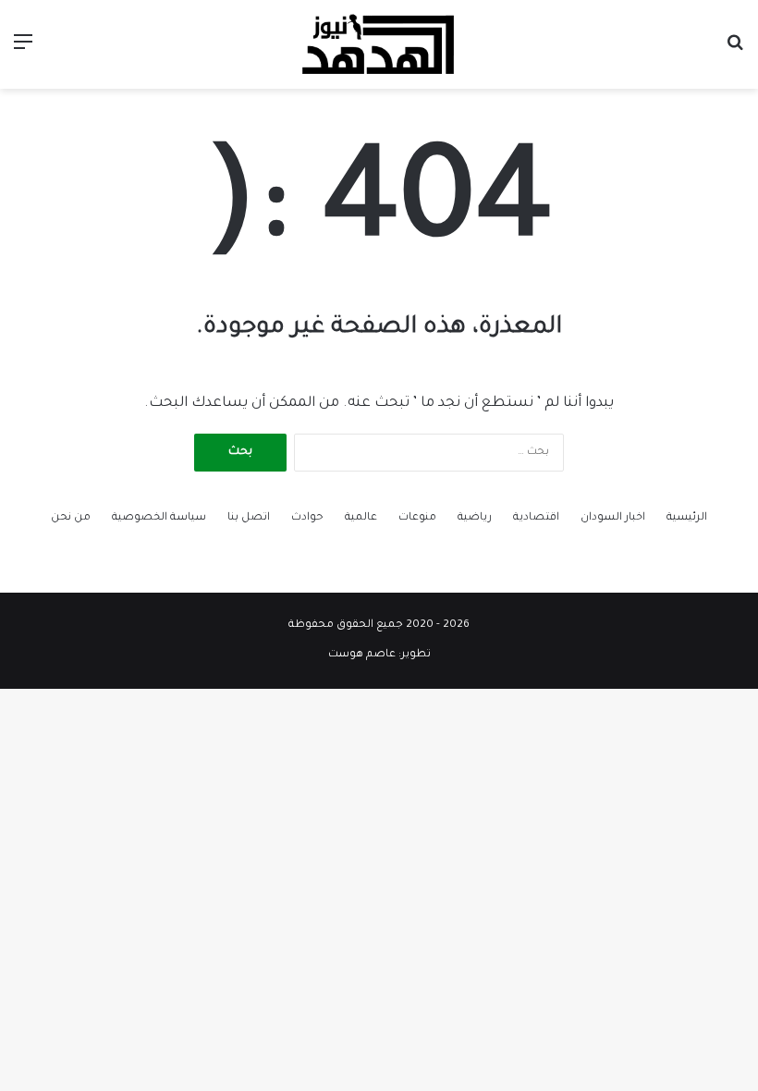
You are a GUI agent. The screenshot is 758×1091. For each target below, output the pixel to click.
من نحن (71, 518)
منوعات (417, 518)
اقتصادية (536, 518)
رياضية (475, 518)
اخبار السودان (613, 518)
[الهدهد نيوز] (379, 44)
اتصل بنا (248, 518)
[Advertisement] (379, 227)
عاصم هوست (362, 655)
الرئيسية (686, 518)
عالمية (361, 518)
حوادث (307, 518)
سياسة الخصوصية (159, 518)
